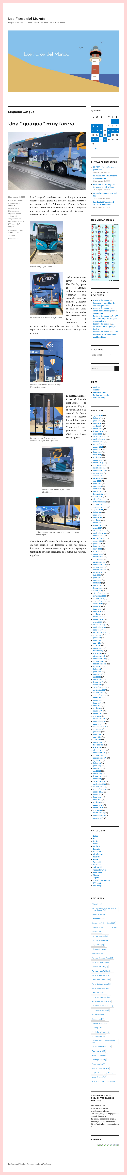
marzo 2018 (97, 680)
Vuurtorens (12, 221)
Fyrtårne (16, 203)
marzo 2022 (98, 554)
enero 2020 (97, 622)
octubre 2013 (98, 818)
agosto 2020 (98, 604)
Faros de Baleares (101, 980)
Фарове (96, 878)
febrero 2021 (98, 588)
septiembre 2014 (99, 789)
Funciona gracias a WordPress (39, 1164)
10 (93, 130)
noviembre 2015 (99, 753)
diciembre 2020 (99, 593)
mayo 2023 (97, 518)
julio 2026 (97, 418)
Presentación (99, 1064)
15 (113, 130)
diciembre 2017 (99, 687)
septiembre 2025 (99, 444)
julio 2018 (97, 669)
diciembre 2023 (99, 499)
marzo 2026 (98, 429)
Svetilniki (97, 862)
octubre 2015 (98, 755)
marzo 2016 (97, 742)
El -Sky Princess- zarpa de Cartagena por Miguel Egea (105, 334)
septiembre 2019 (99, 632)
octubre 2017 (98, 693)
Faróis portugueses (101, 1001)
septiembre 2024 (99, 476)
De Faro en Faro (100, 936)
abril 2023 (97, 520)
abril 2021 (97, 583)
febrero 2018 (98, 682)
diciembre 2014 (99, 781)
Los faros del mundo (101, 300)
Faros (10, 203)
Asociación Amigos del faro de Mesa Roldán (104, 909)
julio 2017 (97, 700)
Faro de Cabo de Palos (102, 958)
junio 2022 (97, 546)
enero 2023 (97, 528)
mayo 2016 (97, 737)
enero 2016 (97, 747)
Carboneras (98, 919)
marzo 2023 (97, 523)
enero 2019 (97, 653)
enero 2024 (97, 497)
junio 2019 (97, 640)
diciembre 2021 (99, 562)
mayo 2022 (97, 549)
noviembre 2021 (99, 565)
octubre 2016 (98, 724)
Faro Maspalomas (15, 230)
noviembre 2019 (99, 627)
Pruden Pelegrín (100, 1068)
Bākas (10, 200)
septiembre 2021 (99, 570)
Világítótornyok (14, 219)
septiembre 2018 (99, 664)
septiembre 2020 (99, 601)
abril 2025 (97, 457)
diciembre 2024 (99, 468)
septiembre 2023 (99, 507)
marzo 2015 (97, 774)
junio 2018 (97, 672)
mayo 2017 (97, 706)
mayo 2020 (97, 612)
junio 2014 (97, 797)
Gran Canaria (13, 233)
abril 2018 (97, 677)
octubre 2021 (98, 567)
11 (97, 130)
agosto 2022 (98, 541)
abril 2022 (97, 551)
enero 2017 (97, 716)
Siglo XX (110, 1073)
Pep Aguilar (98, 1051)
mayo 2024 (97, 486)
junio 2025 (97, 452)
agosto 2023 (98, 510)
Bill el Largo (98, 914)
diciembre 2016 (99, 719)
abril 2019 (97, 646)
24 (93, 139)
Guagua (11, 235)
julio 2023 (97, 512)
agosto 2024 (98, 478)
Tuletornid (12, 216)
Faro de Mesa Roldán (102, 971)
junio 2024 (97, 484)
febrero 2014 (98, 808)
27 (105, 139)
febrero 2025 (98, 463)
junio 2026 (97, 421)
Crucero (96, 932)
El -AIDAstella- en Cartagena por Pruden (104, 326)
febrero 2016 (98, 745)
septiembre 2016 (99, 727)
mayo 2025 (97, 455)
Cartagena (98, 923)
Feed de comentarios (101, 395)
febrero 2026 (98, 431)
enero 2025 (97, 465)
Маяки (21, 221)
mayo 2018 (97, 674)
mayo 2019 (97, 643)
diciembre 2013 (99, 813)
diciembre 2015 (99, 750)
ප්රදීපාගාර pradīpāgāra (101, 880)
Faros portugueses (101, 997)
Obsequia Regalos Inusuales (103, 1041)
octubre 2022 (98, 536)
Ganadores (98, 1019)
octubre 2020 (98, 599)
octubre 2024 (98, 473)
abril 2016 (97, 740)
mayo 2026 (97, 423)
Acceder (96, 390)
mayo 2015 (97, 768)
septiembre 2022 (99, 538)
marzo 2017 (97, 711)
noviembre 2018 (99, 659)
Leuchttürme (13, 208)
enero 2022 (97, 559)
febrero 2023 (98, 525)
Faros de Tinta (99, 993)
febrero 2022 (98, 557)
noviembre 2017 (99, 690)
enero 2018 (97, 685)
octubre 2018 (98, 661)
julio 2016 (97, 732)
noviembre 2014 (99, 784)
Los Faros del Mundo (27, 19)
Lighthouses (13, 211)
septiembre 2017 (99, 695)
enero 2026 (97, 434)
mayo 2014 (97, 800)
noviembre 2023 (99, 502)
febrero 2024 (98, 494)
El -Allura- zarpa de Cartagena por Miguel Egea (105, 311)
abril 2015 (97, 771)
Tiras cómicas (99, 1077)
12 (101, 130)
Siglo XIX (97, 1073)
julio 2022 (97, 544)
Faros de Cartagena (101, 984)
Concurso (111, 927)
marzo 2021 (97, 585)
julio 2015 (97, 763)
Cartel (111, 923)
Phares (18, 214)
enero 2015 (97, 779)
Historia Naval (100, 1023)
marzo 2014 (97, 805)
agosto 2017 (98, 698)
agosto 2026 (98, 416)
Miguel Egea (99, 1036)
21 (109, 135)
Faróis (20, 200)
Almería (97, 904)
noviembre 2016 (99, 721)
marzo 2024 (98, 491)
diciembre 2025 (99, 437)
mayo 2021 (97, 580)
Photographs (99, 1060)
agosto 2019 (98, 635)
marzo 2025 (98, 460)
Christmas (97, 927)
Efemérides (99, 949)
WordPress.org (99, 398)
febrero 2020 (98, 619)
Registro (96, 387)
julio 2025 (97, 450)
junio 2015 (97, 766)
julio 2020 (97, 606)
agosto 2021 (98, 572)
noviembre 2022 (99, 533)
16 (117, 130)
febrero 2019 (98, 651)
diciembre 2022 (99, 531)
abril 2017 (97, 708)
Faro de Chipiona (100, 962)
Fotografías (98, 1014)
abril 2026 (97, 426)
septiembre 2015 (99, 758)
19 (101, 135)
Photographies (99, 1055)
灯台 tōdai (12, 224)
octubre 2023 (98, 504)
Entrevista (97, 954)
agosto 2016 (98, 729)
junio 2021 (97, 578)
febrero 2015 (98, 776)
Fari (15, 200)
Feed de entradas (99, 392)
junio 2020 (97, 609)
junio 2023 (97, 515)
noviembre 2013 (99, 815)
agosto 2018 (98, 666)
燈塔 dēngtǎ (97, 886)
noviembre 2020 (99, 596)
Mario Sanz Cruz (100, 1032)
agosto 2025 (98, 447)
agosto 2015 (98, 761)
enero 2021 (97, 591)
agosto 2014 (98, 792)
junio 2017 (97, 703)
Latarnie (11, 206)
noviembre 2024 (99, 470)
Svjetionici (97, 865)
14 (109, 130)
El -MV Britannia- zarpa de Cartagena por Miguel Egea (105, 318)
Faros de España (100, 988)
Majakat (11, 214)
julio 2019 (97, 638)
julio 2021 (97, 575)
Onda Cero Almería (101, 1047)
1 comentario (13, 239)
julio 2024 (97, 481)
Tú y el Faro (98, 1081)
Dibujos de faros (100, 940)
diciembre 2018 (99, 656)
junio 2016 (97, 734)
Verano (111, 1081)
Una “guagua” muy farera (41, 124)
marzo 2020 (98, 617)
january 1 (97, 1028)
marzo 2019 (97, 648)
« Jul (96, 148)
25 (97, 139)
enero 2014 (97, 810)
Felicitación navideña (102, 1006)
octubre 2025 (98, 442)
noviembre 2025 (99, 439)
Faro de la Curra (100, 967)
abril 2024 (97, 489)
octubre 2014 (98, 787)
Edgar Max (98, 945)
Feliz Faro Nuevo (100, 1010)
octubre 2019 (98, 630)
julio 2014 (97, 794)
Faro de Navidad (100, 975)
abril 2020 (97, 614)
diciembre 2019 (99, 625)
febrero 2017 (98, 713)
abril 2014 (97, 802)
